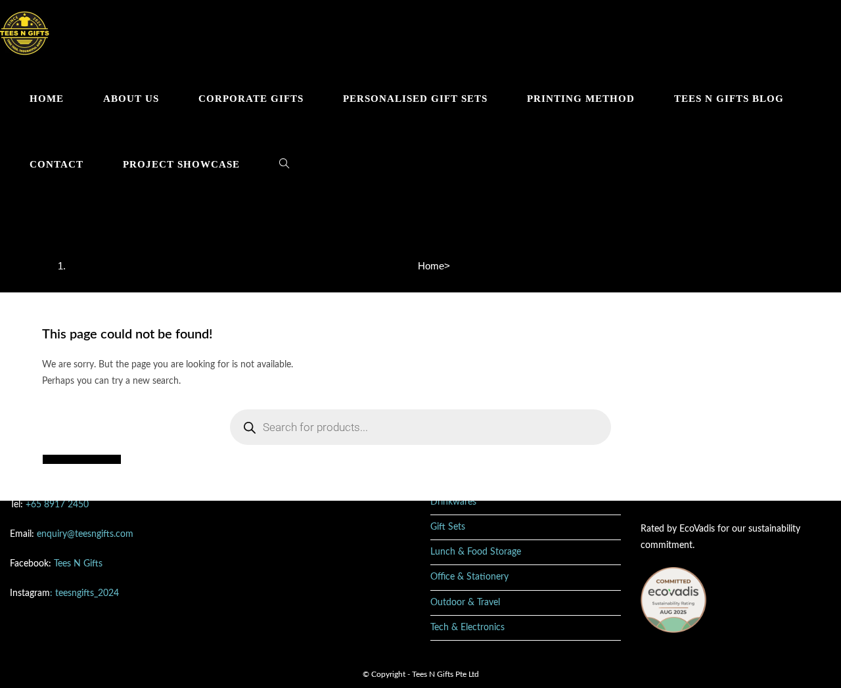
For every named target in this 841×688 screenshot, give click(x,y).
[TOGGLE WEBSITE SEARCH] (284, 164)
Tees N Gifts (78, 563)
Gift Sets (447, 527)
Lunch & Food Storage (475, 552)
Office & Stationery (469, 577)
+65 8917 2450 (57, 504)
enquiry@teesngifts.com (85, 534)
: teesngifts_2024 (84, 593)
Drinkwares (453, 502)
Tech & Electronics (467, 627)
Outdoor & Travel (465, 602)
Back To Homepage (82, 459)
